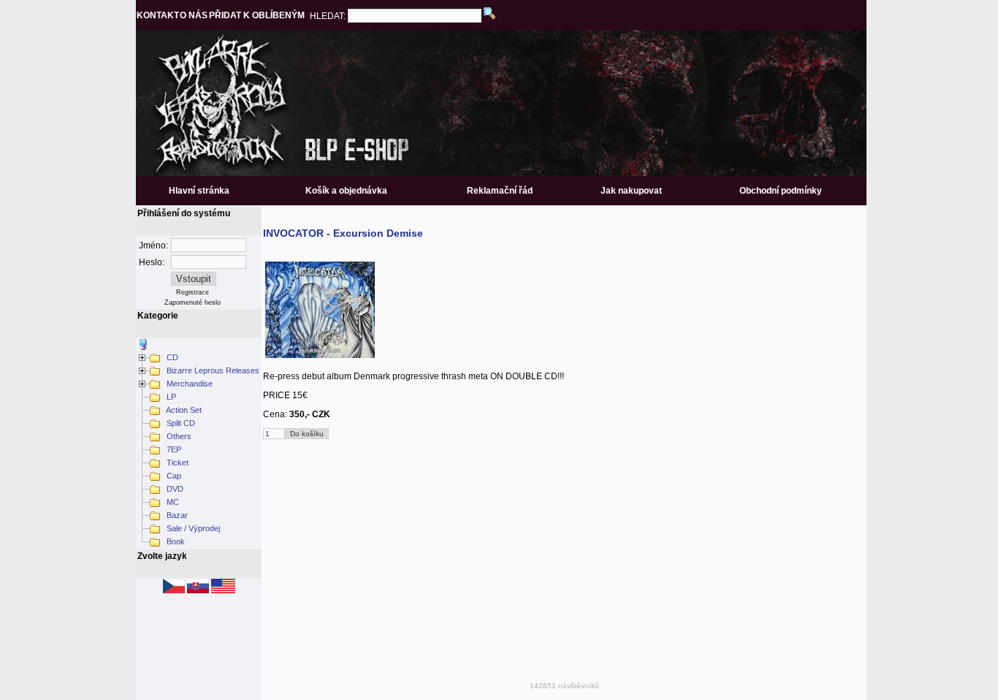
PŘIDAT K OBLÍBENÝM (257, 15)
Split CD (179, 423)
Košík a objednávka (346, 191)
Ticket (176, 462)
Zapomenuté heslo (192, 302)
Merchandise (188, 383)
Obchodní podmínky (780, 191)
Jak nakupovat (631, 191)
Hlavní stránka (199, 191)
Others (177, 436)
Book (174, 541)
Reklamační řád (500, 191)
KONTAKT (158, 15)
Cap (172, 475)
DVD (173, 488)
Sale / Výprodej (192, 528)
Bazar (176, 515)
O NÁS (193, 15)
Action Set (183, 410)
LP (170, 396)
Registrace (192, 292)
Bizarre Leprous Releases (211, 370)
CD (171, 357)
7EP (172, 449)
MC (171, 502)
